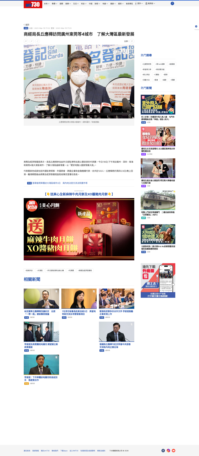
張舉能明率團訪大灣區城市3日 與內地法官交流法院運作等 (60, 183)
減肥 (164, 80)
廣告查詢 (27, 451)
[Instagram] (168, 450)
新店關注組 (160, 69)
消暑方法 (146, 80)
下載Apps (63, 451)
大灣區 (40, 270)
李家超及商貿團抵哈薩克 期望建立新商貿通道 (41, 345)
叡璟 (165, 74)
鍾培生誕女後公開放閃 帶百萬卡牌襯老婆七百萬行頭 (158, 181)
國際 (143, 218)
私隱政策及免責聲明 (87, 451)
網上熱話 (146, 74)
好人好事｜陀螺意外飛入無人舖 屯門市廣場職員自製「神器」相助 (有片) (157, 118)
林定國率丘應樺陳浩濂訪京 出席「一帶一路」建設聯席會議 (39, 312)
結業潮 (172, 64)
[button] (140, 3)
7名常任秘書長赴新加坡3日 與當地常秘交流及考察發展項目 (79, 312)
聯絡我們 (55, 451)
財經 (26, 384)
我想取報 (35, 451)
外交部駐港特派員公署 (56, 270)
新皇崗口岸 (147, 69)
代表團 (71, 270)
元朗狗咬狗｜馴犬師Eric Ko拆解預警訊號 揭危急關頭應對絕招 (158, 247)
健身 (156, 80)
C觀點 (157, 74)
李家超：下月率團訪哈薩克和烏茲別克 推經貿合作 (40, 378)
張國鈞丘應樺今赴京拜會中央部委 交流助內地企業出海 (116, 345)
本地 (26, 28)
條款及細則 (101, 451)
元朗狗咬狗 (147, 64)
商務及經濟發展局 (85, 270)
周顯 (173, 80)
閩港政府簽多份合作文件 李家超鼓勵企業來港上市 (116, 312)
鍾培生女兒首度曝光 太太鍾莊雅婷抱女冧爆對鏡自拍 (158, 150)
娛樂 (143, 154)
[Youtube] (173, 450)
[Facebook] (163, 450)
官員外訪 (29, 270)
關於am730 (45, 451)
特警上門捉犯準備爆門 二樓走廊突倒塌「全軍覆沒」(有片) (157, 213)
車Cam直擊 (160, 64)
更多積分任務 (111, 441)
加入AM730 (74, 451)
